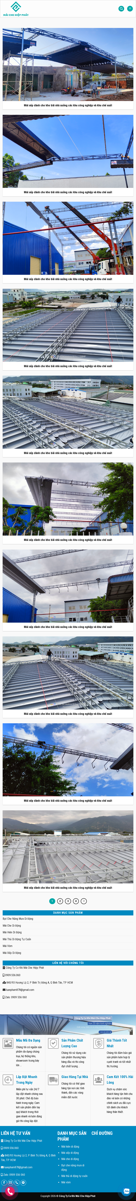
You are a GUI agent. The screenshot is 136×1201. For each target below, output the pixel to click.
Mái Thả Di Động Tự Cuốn (17, 939)
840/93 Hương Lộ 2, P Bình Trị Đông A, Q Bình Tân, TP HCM (39, 982)
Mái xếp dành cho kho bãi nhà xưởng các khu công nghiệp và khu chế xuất (68, 105)
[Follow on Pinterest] (23, 1183)
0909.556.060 (12, 975)
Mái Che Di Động (12, 925)
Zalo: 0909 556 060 (15, 997)
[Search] (121, 9)
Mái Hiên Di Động (12, 932)
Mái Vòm (7, 946)
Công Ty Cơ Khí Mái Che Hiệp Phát (24, 967)
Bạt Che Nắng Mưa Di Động (18, 918)
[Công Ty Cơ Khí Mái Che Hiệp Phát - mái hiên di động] (26, 9)
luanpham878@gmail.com (19, 990)
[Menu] (130, 9)
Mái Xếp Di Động (12, 953)
